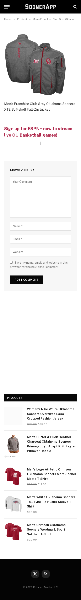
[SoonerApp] (41, 6)
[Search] (74, 6)
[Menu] (7, 6)
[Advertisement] (40, 344)
